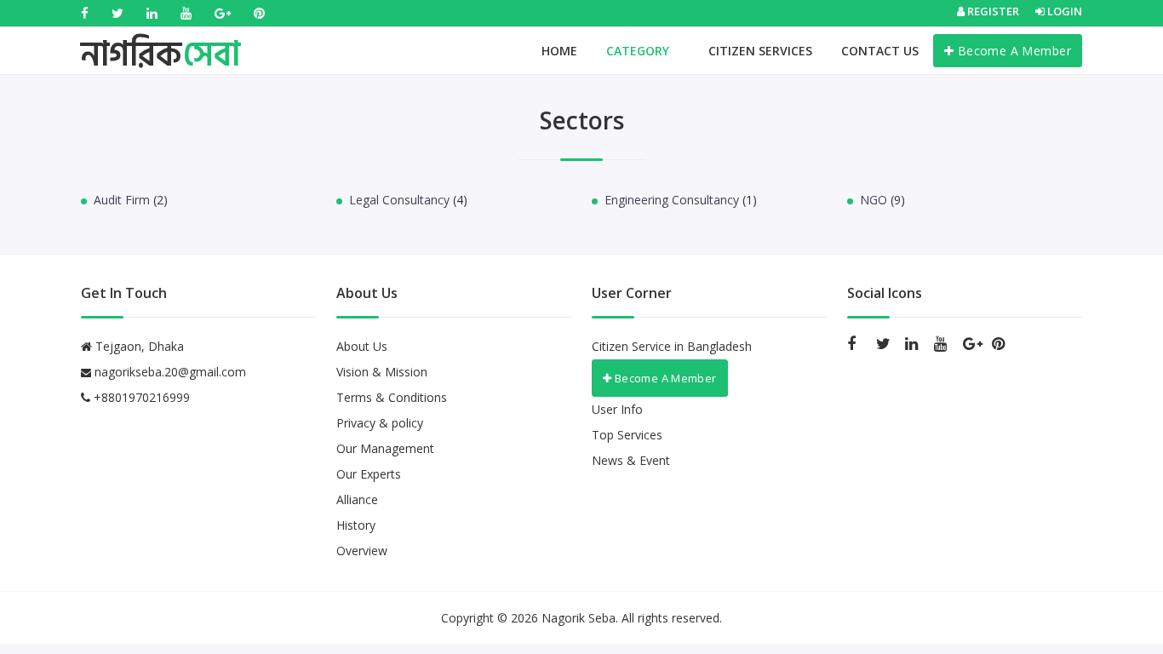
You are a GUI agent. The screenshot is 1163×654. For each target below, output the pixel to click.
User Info (617, 409)
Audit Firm (122, 200)
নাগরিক (160, 38)
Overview (361, 550)
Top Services (627, 435)
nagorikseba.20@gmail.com (170, 372)
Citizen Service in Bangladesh (672, 346)
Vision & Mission (381, 372)
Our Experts (368, 474)
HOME (559, 51)
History (355, 525)
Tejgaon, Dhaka (138, 346)
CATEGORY (639, 51)
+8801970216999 (140, 397)
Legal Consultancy (399, 200)
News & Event (631, 460)
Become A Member (1012, 51)
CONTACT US (880, 51)
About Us (361, 346)
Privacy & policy (379, 423)
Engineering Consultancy (671, 200)
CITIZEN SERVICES (760, 51)
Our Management (385, 448)
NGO (873, 200)
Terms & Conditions (391, 397)
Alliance (357, 499)
